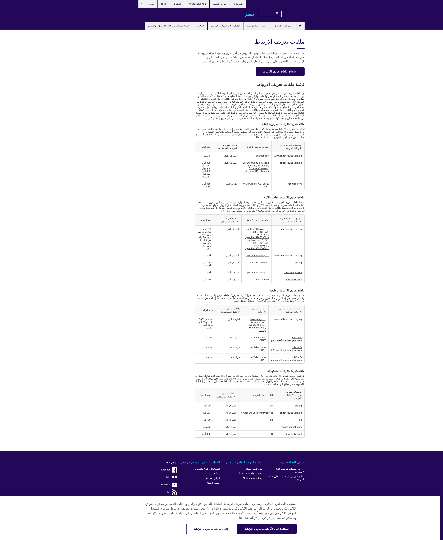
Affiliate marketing (252, 478)
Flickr (167, 477)
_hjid (254, 231)
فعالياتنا (200, 25)
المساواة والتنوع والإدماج (207, 469)
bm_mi (265, 171)
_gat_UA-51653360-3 (257, 237)
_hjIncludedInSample (257, 255)
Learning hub (198, 3)
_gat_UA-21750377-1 (261, 233)
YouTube (165, 484)
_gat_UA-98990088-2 (257, 248)
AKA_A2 (263, 240)
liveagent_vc (258, 322)
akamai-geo (262, 155)
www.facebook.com (291, 426)
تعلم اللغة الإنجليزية (283, 25)
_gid (254, 242)
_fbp (272, 419)
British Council (294, 14)
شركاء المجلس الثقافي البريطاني (244, 462)
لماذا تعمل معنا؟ (254, 469)
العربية (239, 3)
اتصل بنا (177, 3)
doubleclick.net (294, 279)
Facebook (165, 469)
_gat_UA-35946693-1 (261, 244)
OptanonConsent (258, 168)
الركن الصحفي (212, 478)
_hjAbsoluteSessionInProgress (257, 412)
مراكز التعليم (219, 3)
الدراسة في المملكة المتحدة (225, 25)
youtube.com (295, 183)
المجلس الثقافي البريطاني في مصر (200, 462)
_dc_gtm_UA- (252, 171)
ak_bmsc (262, 165)
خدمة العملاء (213, 483)
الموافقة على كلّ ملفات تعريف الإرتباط (267, 528)
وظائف (216, 473)
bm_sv (252, 165)
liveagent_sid (257, 319)
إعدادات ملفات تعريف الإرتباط (280, 71)
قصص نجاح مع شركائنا (250, 473)
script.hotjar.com (293, 272)
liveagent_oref (257, 324)
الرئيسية (300, 26)
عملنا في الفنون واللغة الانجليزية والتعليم (168, 25)
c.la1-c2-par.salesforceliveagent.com (286, 339)
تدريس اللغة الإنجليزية (293, 462)
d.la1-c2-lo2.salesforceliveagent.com (286, 348)
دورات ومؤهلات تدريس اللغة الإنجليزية (290, 470)
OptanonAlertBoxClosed (255, 162)
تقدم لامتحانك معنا (256, 25)
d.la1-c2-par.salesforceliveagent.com (286, 358)
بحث (140, 4)
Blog (163, 3)
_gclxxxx (252, 240)
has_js (262, 330)
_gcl (272, 405)
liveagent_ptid (257, 327)
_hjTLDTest (261, 262)
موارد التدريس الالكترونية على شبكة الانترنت (286, 478)
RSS (168, 492)
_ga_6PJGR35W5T (257, 229)
